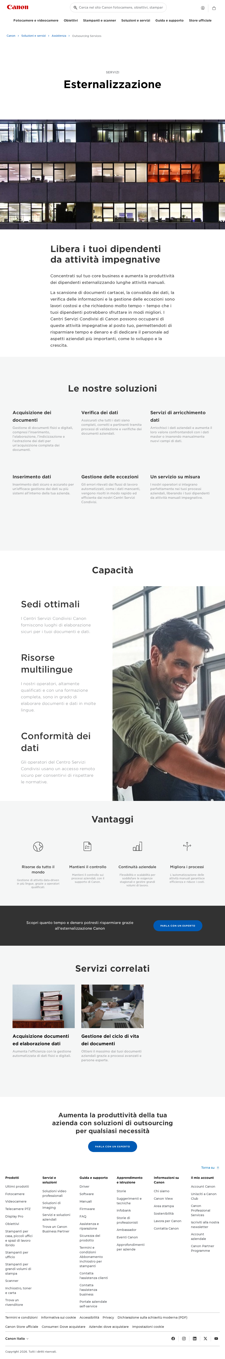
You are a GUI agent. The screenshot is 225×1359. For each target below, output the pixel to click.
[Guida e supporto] (185, 20)
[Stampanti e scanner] (118, 20)
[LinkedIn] (194, 1339)
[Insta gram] (184, 1339)
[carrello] (214, 8)
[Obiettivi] (79, 20)
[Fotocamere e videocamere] (60, 20)
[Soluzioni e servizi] (152, 20)
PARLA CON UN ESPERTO (177, 925)
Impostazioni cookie (148, 1327)
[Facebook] (173, 1339)
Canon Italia (15, 1338)
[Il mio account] (202, 7)
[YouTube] (216, 1339)
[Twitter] (205, 1339)
